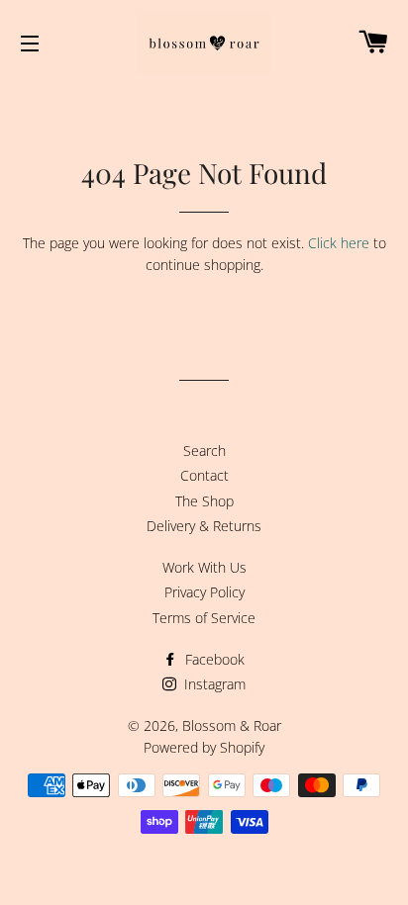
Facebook (213, 659)
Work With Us (204, 567)
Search (204, 450)
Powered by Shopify (204, 747)
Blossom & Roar (231, 725)
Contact (204, 475)
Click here (338, 242)
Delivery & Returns (204, 525)
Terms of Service (204, 617)
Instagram (213, 684)
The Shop (204, 501)
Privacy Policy (204, 592)
